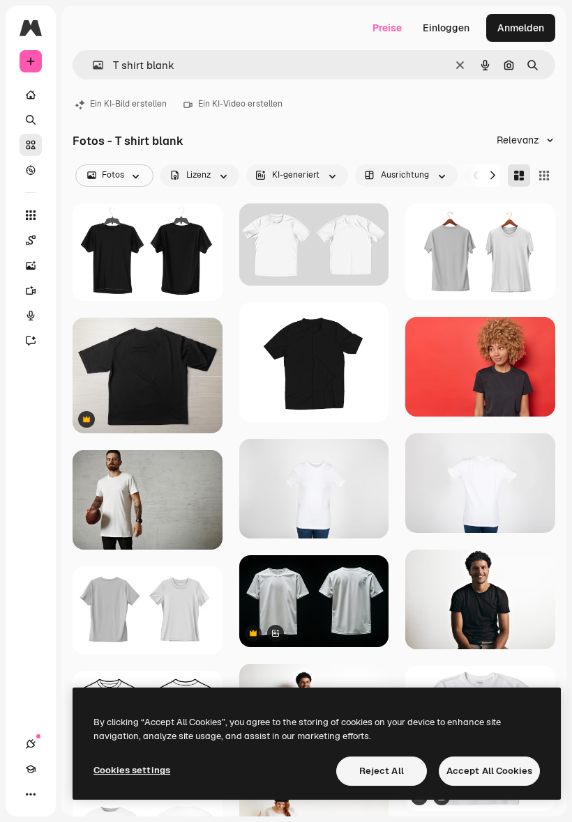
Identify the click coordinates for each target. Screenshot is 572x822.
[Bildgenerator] (31, 265)
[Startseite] (31, 95)
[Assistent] (31, 340)
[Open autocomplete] (92, 65)
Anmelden (520, 28)
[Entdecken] (31, 170)
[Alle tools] (31, 215)
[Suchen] (31, 120)
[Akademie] (31, 769)
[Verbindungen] (31, 744)
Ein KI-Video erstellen (240, 103)
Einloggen (446, 28)
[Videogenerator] (31, 290)
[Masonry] (519, 175)
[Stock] (31, 145)
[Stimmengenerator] (31, 315)
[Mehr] (31, 794)
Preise (387, 28)
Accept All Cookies (489, 771)
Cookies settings (131, 770)
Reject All (381, 771)
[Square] (544, 175)
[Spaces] (31, 240)
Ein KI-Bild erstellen (128, 103)
